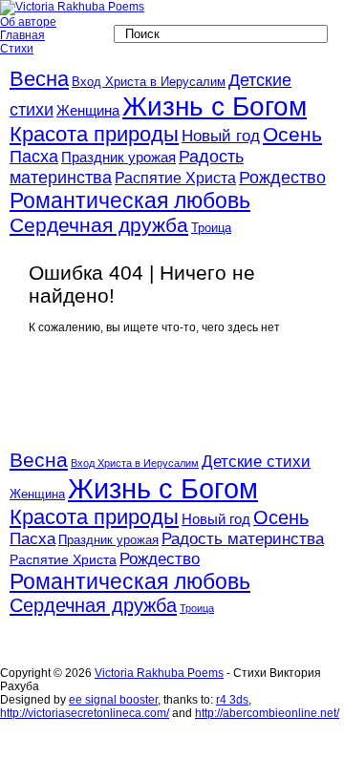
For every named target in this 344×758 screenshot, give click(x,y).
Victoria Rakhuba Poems (159, 673)
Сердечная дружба (99, 225)
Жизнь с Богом (214, 106)
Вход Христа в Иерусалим (149, 81)
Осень (292, 134)
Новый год (221, 136)
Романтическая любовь (130, 200)
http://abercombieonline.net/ (267, 713)
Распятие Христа (175, 178)
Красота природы (94, 134)
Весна (39, 79)
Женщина (87, 110)
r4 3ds (232, 699)
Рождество (282, 177)
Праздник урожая (118, 157)
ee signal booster (113, 699)
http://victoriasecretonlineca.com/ (84, 713)
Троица (211, 228)
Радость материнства (242, 539)
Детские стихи (256, 461)
